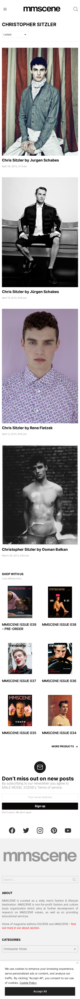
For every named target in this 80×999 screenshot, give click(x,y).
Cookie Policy (28, 982)
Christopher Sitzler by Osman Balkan (35, 549)
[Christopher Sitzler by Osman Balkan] (40, 495)
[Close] (77, 963)
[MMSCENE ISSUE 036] (60, 658)
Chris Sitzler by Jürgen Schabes (30, 291)
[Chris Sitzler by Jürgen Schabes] (40, 232)
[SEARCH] (75, 9)
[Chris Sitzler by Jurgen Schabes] (40, 102)
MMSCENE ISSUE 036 (59, 681)
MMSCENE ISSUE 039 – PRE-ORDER (19, 627)
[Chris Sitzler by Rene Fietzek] (40, 366)
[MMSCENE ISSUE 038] (60, 602)
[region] (40, 980)
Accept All (40, 991)
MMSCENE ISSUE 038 (59, 625)
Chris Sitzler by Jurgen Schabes (30, 160)
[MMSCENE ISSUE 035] (20, 710)
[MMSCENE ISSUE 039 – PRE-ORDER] (20, 602)
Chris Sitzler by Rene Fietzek (27, 428)
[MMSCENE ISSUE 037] (20, 658)
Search (74, 880)
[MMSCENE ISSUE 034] (60, 710)
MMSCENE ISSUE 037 (19, 681)
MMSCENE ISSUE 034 (59, 733)
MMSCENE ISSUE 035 (19, 733)
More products (63, 746)
